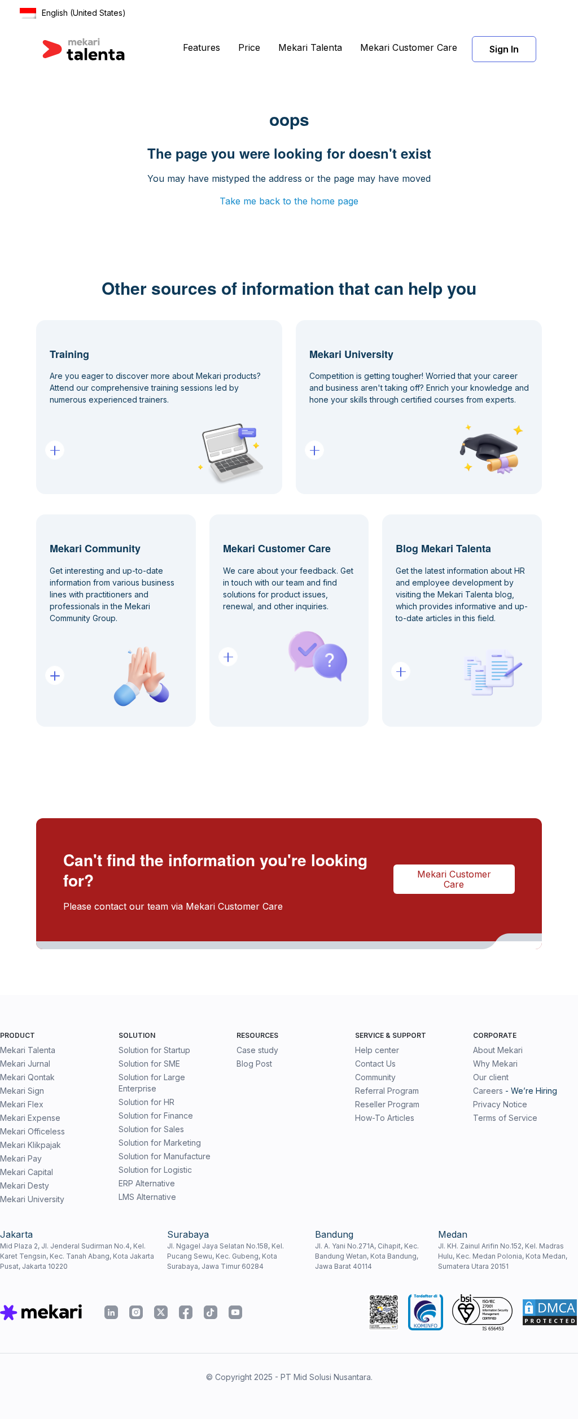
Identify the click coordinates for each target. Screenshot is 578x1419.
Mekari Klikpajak (30, 1145)
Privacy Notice (500, 1104)
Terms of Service (505, 1118)
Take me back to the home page (289, 201)
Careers (488, 1090)
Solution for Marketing (160, 1142)
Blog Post (254, 1063)
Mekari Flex (21, 1104)
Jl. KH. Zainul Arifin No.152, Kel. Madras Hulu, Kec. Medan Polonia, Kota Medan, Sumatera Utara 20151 (502, 1256)
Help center (377, 1050)
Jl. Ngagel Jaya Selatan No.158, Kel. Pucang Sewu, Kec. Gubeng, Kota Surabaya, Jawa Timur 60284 (225, 1256)
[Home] (83, 49)
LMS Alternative (147, 1197)
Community (375, 1077)
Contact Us (375, 1063)
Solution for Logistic (155, 1170)
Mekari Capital (26, 1172)
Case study (257, 1050)
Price (249, 47)
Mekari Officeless (32, 1131)
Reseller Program (387, 1104)
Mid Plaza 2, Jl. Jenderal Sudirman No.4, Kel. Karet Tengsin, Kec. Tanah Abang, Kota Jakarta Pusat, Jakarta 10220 (77, 1256)
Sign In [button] (504, 49)
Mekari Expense (30, 1118)
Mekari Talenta (310, 47)
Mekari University (32, 1199)
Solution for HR (146, 1102)
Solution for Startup (154, 1050)
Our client (491, 1077)
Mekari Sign (22, 1090)
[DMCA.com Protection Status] (550, 1312)
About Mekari (498, 1050)
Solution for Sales (151, 1129)
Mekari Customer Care (408, 47)
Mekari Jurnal (25, 1063)
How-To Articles (384, 1118)
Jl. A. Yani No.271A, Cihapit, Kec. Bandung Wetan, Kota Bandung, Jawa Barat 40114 (367, 1256)
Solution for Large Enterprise (152, 1082)
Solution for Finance (156, 1115)
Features (201, 47)
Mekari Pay (21, 1158)
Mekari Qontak (27, 1077)
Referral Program (387, 1090)
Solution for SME (149, 1063)
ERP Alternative (147, 1183)
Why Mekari (495, 1063)
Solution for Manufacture (165, 1156)
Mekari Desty (24, 1185)
